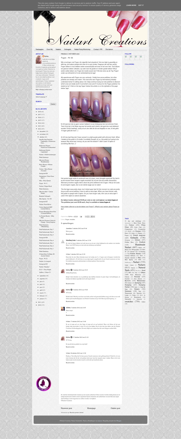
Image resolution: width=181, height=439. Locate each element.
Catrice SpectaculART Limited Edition (45, 208)
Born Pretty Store (139, 223)
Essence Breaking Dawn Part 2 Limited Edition (47, 212)
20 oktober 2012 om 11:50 (78, 353)
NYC (139, 260)
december (43, 131)
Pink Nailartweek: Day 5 (46, 235)
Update (126, 295)
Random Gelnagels (44, 196)
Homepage (91, 408)
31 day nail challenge (133, 221)
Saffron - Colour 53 (45, 272)
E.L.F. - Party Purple (45, 269)
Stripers (137, 289)
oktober (42, 137)
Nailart (136, 261)
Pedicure (127, 277)
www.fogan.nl (112, 200)
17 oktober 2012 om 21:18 (80, 337)
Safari (130, 283)
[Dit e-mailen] (86, 217)
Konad (132, 251)
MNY (141, 255)
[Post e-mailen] (80, 216)
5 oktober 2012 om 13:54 (83, 240)
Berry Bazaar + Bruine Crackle (45, 165)
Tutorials (139, 293)
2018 (39, 112)
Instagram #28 (43, 173)
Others (143, 272)
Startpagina (39, 49)
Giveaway (127, 240)
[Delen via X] (90, 217)
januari (42, 299)
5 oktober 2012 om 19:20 (80, 290)
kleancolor (139, 299)
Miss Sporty (129, 260)
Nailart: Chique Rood (45, 186)
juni (41, 284)
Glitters (137, 240)
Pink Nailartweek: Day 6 (46, 232)
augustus (42, 279)
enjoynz (100, 421)
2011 (39, 302)
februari (42, 296)
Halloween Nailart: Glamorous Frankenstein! (47, 146)
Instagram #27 (43, 201)
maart (41, 293)
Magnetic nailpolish (130, 258)
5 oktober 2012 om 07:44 (79, 228)
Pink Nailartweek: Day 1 (46, 249)
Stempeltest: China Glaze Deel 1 (46, 177)
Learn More (131, 5)
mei (41, 287)
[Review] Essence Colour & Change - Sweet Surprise (47, 221)
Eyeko (133, 233)
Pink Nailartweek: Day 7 (46, 229)
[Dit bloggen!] (88, 217)
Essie (126, 233)
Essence (138, 231)
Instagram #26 (43, 237)
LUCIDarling (142, 251)
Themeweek (128, 293)
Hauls (140, 247)
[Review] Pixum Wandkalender (44, 161)
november (43, 134)
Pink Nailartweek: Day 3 (46, 243)
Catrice (131, 225)
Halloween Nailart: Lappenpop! (44, 151)
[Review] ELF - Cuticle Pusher (46, 192)
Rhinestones (141, 280)
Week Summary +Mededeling (44, 225)
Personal (137, 276)
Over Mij (49, 49)
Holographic (135, 249)
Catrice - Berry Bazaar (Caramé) (45, 170)
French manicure (139, 235)
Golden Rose (129, 242)
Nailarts (58, 49)
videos (143, 302)
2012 (39, 129)
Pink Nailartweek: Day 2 (46, 246)
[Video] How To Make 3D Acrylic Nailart (46, 255)
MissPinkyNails (71, 240)
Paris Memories (135, 275)
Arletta (68, 308)
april (41, 290)
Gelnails (134, 237)
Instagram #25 (43, 264)
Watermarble (128, 299)
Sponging (138, 283)
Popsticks (127, 279)
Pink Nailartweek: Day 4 (46, 240)
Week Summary (44, 157)
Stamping (128, 285)
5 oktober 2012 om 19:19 (80, 270)
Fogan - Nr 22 (43, 258)
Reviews (128, 280)
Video (134, 295)
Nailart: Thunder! (44, 267)
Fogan (67, 219)
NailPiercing (128, 262)
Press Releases (138, 279)
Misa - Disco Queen (45, 181)
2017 (39, 114)
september (43, 276)
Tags (139, 291)
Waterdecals (137, 297)
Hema (126, 249)
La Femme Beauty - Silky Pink (46, 217)
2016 (39, 117)
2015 (39, 120)
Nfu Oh (138, 270)
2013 (39, 126)
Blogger (119, 421)
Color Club (138, 227)
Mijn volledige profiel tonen (44, 89)
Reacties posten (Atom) (76, 412)
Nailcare (133, 268)
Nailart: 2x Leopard (45, 261)
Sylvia (68, 270)
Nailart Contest (129, 265)
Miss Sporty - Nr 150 (45, 199)
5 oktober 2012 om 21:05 (78, 308)
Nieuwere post (66, 408)
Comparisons (129, 229)
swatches (72, 219)
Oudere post (115, 408)
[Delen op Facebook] (92, 217)
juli (41, 281)
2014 (39, 123)
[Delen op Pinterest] (94, 217)
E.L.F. (129, 231)
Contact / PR (98, 49)
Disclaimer (109, 49)
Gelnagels (67, 49)
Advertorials (128, 223)
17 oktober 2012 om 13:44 (78, 321)
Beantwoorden (70, 234)
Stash (135, 287)
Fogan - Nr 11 (43, 183)
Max (139, 257)
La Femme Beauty (134, 253)
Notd (143, 270)
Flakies (140, 233)
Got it (141, 5)
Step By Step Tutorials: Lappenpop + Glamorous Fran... (47, 141)
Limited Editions (130, 256)
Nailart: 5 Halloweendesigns (47, 154)
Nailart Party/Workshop (82, 49)
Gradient (142, 242)
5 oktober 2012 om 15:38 (77, 254)
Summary (128, 291)
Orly (136, 272)
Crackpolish (141, 229)
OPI (129, 272)
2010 (39, 305)
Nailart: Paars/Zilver (45, 204)
